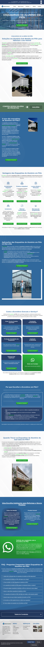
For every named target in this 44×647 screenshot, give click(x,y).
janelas (6, 125)
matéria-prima (11, 415)
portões (9, 125)
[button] (41, 614)
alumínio (9, 52)
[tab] (22, 576)
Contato (39, 6)
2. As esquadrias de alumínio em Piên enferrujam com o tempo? (16, 579)
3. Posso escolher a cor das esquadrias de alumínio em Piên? (15, 582)
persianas (17, 139)
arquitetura (35, 396)
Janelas (5, 447)
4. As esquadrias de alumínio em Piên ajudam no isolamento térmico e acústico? (19, 585)
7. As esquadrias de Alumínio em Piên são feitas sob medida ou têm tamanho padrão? (20, 594)
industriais (4, 45)
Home (14, 6)
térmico (26, 454)
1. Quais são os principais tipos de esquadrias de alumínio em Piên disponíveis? (19, 576)
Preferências (34, 645)
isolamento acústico (20, 454)
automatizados (30, 253)
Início (8, 12)
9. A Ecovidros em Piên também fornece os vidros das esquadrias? (16, 600)
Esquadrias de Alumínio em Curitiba (16, 12)
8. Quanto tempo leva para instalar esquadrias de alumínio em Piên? (17, 597)
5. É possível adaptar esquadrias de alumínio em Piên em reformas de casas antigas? (20, 588)
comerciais (38, 44)
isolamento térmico (13, 142)
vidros (13, 139)
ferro (32, 213)
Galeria (34, 6)
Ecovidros (5, 42)
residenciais (33, 44)
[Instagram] (41, 3)
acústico (3, 144)
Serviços (27, 6)
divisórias (14, 125)
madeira (5, 451)
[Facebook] (41, 1)
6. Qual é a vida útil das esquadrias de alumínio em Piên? (14, 591)
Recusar (38, 642)
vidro (39, 195)
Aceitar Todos (31, 642)
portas (3, 125)
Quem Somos (21, 6)
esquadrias (36, 42)
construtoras (22, 396)
